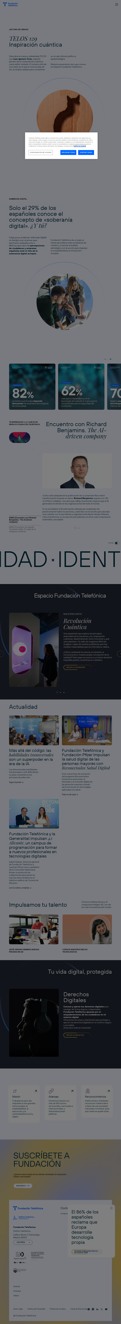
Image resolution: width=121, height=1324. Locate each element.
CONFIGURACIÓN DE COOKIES (40, 152)
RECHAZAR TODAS (68, 152)
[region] (61, 145)
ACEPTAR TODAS (86, 152)
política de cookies (80, 146)
